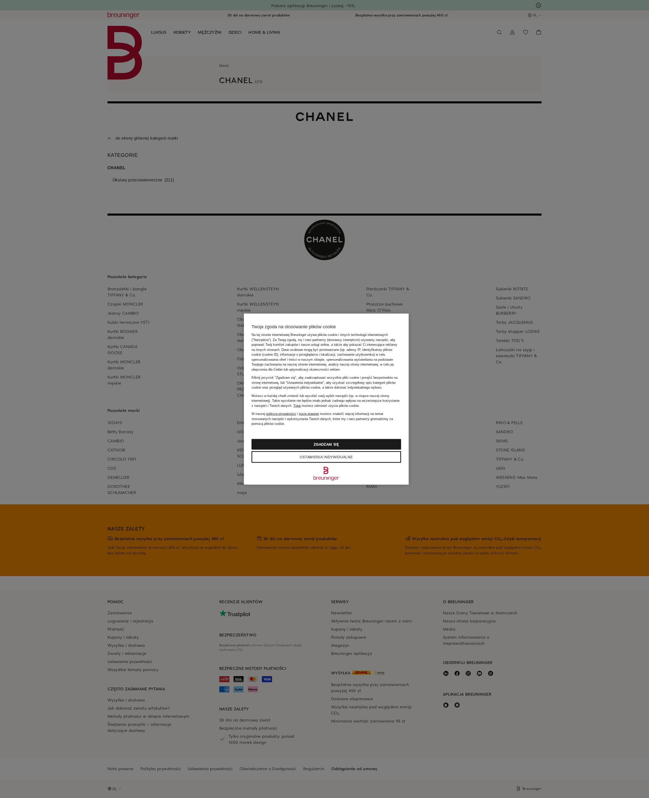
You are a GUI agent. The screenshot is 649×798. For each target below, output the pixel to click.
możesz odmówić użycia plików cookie (326, 405)
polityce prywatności (281, 414)
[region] (326, 399)
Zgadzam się (326, 444)
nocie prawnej (309, 414)
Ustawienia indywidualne (326, 457)
